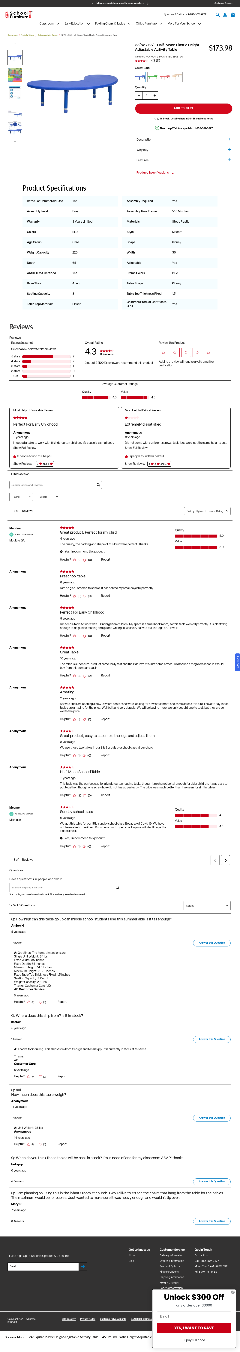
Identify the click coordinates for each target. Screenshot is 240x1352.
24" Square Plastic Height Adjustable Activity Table (63, 1337)
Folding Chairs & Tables (110, 23)
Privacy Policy (87, 1319)
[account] (225, 15)
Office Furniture (146, 23)
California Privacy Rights (113, 1319)
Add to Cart (184, 108)
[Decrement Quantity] (138, 95)
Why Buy (142, 150)
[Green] (152, 77)
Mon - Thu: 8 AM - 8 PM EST (211, 1266)
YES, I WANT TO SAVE (194, 1327)
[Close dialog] (233, 1292)
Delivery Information (171, 1255)
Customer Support (223, 3)
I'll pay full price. (194, 1340)
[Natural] (177, 77)
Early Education (74, 23)
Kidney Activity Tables (48, 35)
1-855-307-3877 (197, 15)
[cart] (233, 16)
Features (142, 160)
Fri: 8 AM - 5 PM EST (207, 1272)
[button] (15, 57)
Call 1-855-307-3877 (207, 1261)
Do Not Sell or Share (141, 1319)
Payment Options (170, 1266)
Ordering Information (172, 1261)
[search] (218, 15)
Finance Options (169, 1272)
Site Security (69, 1319)
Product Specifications (152, 172)
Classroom (47, 23)
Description (144, 139)
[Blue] (140, 77)
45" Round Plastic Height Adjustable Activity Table (136, 1337)
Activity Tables (27, 35)
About (132, 1255)
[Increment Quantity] (154, 95)
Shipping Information (172, 1277)
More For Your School (181, 23)
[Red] (165, 77)
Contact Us (201, 1255)
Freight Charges (169, 1282)
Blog (131, 1261)
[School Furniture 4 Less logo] (18, 15)
